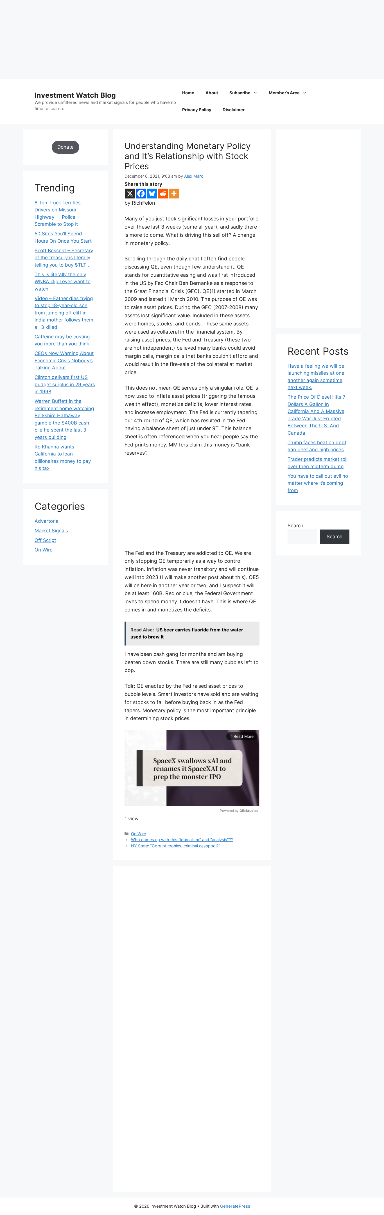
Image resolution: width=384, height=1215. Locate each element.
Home (188, 92)
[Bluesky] (152, 193)
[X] (130, 193)
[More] (174, 193)
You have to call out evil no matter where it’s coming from (318, 483)
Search (295, 525)
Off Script (45, 540)
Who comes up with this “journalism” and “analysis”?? (182, 839)
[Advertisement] (168, 39)
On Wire (138, 833)
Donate (65, 147)
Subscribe (239, 92)
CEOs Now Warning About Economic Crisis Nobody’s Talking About (64, 360)
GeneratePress (235, 1206)
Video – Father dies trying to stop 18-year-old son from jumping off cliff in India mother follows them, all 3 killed (65, 313)
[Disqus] (192, 954)
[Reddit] (163, 193)
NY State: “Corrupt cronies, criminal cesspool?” (175, 845)
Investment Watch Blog (75, 95)
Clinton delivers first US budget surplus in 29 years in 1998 (65, 384)
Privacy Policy (196, 109)
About (211, 92)
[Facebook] (141, 193)
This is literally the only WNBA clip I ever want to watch (63, 282)
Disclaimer (234, 109)
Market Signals (51, 530)
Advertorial (47, 521)
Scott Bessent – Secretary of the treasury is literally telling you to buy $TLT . (64, 258)
